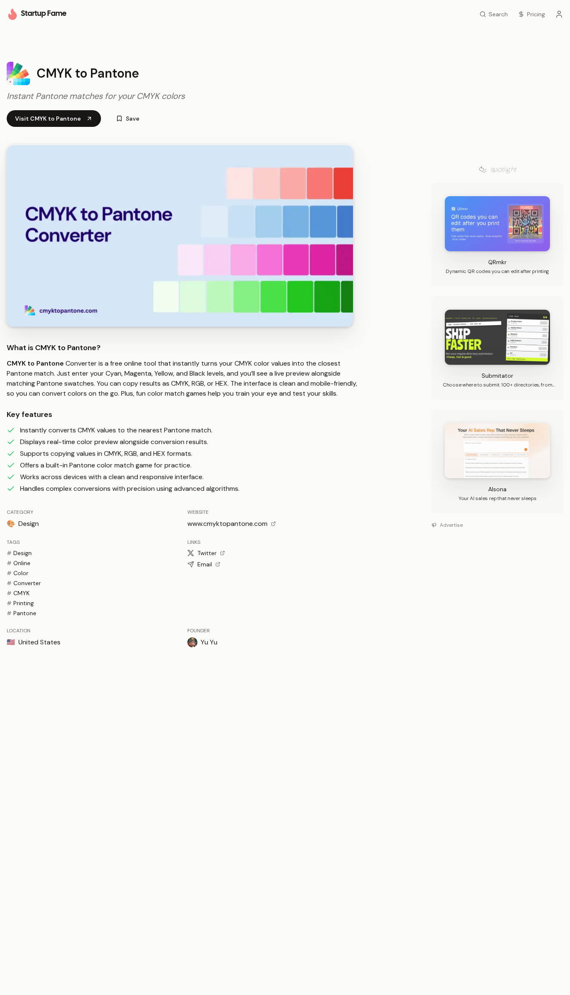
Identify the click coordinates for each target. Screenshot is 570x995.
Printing (20, 603)
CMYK (18, 593)
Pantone (21, 613)
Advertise (451, 525)
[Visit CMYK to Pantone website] (180, 236)
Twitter (207, 553)
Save (132, 118)
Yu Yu (209, 642)
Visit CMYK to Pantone (48, 118)
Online (18, 563)
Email (204, 564)
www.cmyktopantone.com (227, 523)
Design (19, 553)
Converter (24, 583)
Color (17, 573)
